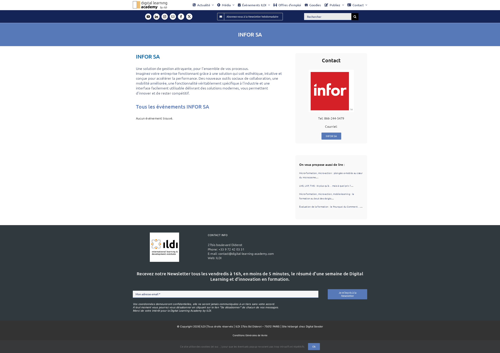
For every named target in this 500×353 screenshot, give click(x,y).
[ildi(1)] (164, 234)
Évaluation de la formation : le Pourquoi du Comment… (329, 206)
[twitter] (189, 16)
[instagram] (165, 16)
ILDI (218, 258)
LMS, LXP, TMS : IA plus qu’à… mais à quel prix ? (325, 185)
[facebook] (181, 16)
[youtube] (148, 16)
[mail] (173, 16)
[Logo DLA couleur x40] (150, 3)
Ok (314, 346)
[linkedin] (156, 16)
